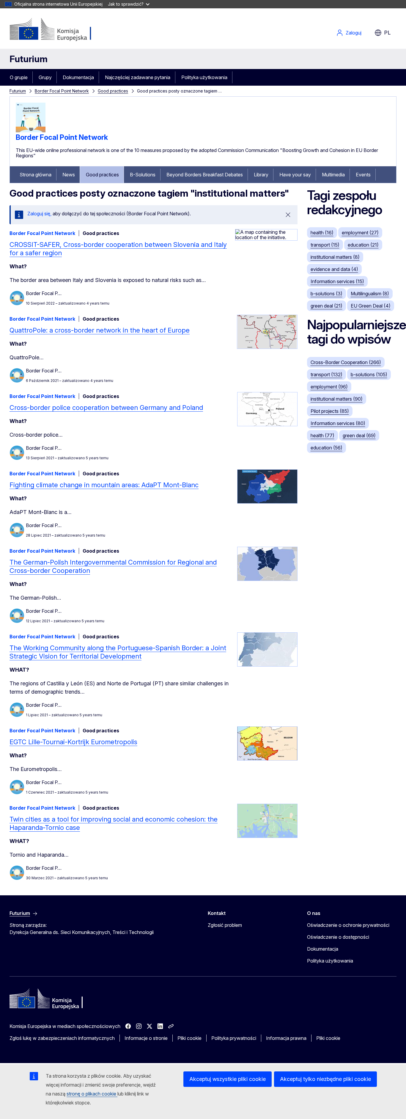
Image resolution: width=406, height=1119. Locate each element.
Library (261, 175)
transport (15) (325, 245)
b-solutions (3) (326, 294)
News (68, 175)
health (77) (322, 435)
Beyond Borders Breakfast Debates (204, 175)
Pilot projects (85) (330, 411)
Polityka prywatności (233, 1038)
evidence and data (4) (334, 269)
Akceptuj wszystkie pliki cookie (227, 1079)
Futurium (29, 59)
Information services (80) (338, 423)
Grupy (45, 77)
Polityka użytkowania (204, 77)
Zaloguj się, (39, 214)
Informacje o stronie (146, 1038)
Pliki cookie (189, 1038)
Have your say (295, 175)
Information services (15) (337, 281)
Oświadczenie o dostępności (338, 937)
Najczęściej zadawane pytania (137, 77)
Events (363, 175)
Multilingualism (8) (370, 294)
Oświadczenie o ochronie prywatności (348, 925)
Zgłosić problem (225, 925)
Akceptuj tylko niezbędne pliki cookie (325, 1079)
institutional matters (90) (337, 399)
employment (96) (329, 387)
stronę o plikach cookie (92, 1094)
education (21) (363, 245)
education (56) (326, 448)
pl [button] (387, 32)
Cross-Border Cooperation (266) (346, 362)
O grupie (19, 77)
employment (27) (360, 233)
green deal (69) (359, 435)
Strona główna (35, 175)
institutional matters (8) (335, 257)
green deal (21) (326, 306)
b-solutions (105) (369, 374)
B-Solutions (142, 175)
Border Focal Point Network (62, 90)
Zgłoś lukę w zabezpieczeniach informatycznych (62, 1038)
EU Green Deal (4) (371, 306)
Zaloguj (353, 33)
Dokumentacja (78, 77)
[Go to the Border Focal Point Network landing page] (30, 131)
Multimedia (333, 175)
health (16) (322, 233)
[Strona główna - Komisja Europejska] (58, 30)
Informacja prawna (286, 1038)
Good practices (113, 90)
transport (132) (326, 374)
